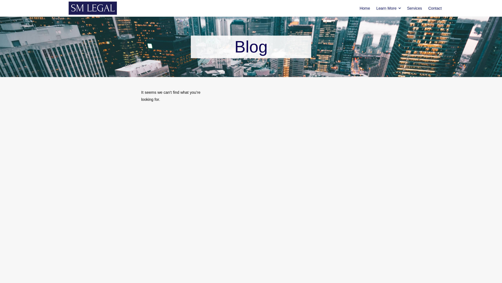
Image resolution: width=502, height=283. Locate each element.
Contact (435, 8)
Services (414, 8)
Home (365, 8)
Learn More (386, 8)
